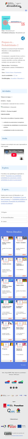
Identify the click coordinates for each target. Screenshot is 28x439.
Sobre (3, 372)
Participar (11, 374)
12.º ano (15, 75)
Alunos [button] (5, 221)
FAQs (13, 372)
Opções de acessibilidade (20, 372)
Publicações (16, 374)
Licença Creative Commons (18, 435)
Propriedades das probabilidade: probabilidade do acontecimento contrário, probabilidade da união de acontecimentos (11, 178)
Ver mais (23, 365)
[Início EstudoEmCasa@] (13, 3)
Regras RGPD (8, 372)
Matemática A (20, 78)
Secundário (13, 78)
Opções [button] (5, 212)
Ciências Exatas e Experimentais (13, 72)
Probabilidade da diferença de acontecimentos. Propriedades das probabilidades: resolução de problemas (14, 201)
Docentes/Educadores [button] (8, 217)
